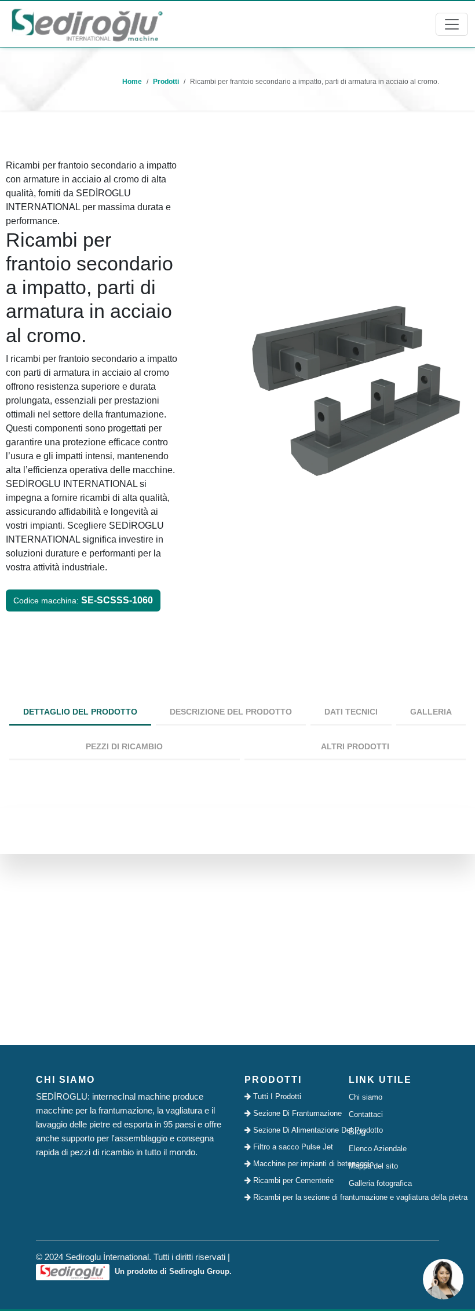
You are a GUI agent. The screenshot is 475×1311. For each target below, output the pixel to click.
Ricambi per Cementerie (292, 1180)
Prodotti (166, 82)
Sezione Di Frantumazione (293, 1113)
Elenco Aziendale (378, 1148)
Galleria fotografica (380, 1183)
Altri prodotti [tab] (355, 746)
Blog (357, 1131)
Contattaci (366, 1114)
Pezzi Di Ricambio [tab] (124, 746)
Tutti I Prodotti (276, 1096)
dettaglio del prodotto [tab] (80, 711)
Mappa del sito (373, 1166)
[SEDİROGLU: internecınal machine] (87, 24)
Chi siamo (365, 1097)
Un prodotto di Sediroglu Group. (172, 1271)
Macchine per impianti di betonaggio (293, 1163)
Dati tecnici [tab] (351, 711)
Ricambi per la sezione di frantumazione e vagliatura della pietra (293, 1197)
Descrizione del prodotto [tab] (231, 711)
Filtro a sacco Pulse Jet (292, 1146)
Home (132, 82)
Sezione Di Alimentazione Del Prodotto (293, 1130)
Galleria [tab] (431, 711)
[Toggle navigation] (452, 24)
